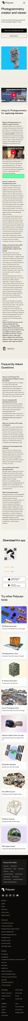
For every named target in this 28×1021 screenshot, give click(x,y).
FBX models (6, 876)
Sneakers (21, 869)
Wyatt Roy (10, 348)
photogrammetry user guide (11, 417)
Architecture (7, 869)
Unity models (7, 879)
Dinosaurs (14, 866)
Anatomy (6, 866)
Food (14, 869)
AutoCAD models (8, 874)
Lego (11, 871)
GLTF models (15, 876)
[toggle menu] (24, 3)
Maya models (19, 874)
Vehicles (5, 871)
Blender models (18, 879)
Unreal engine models (10, 882)
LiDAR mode (11, 126)
